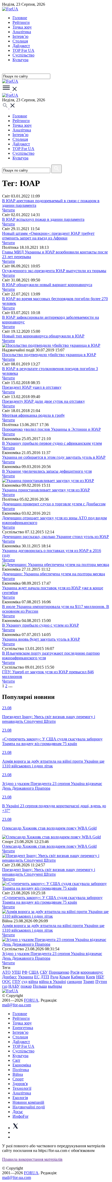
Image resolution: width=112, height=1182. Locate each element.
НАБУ (14, 986)
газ (4, 986)
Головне (20, 18)
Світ (16, 1060)
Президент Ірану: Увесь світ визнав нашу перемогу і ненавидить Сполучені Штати (48, 871)
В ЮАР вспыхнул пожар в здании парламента (43, 219)
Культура (20, 60)
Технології (22, 1088)
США (34, 972)
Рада (54, 977)
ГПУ (16, 981)
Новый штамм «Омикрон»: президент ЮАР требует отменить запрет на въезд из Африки (48, 235)
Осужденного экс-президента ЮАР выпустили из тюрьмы (54, 270)
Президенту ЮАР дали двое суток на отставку (43, 401)
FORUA (31, 1000)
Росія (74, 972)
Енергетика (23, 1027)
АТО (6, 972)
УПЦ (16, 972)
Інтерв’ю (20, 36)
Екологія (20, 1097)
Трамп (88, 981)
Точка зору (22, 27)
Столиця (20, 41)
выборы (55, 986)
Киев (90, 977)
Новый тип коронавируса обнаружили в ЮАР (43, 336)
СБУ (44, 972)
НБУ (100, 977)
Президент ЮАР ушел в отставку (31, 387)
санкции (74, 981)
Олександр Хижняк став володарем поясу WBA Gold (49, 846)
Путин (101, 981)
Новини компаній (28, 1102)
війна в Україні (52, 981)
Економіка (22, 1065)
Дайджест (21, 46)
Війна (18, 1074)
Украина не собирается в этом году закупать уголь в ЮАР (53, 457)
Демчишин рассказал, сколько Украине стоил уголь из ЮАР (55, 536)
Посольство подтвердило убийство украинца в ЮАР (49, 354)
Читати (8, 210)
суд (24, 981)
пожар (26, 986)
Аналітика (22, 32)
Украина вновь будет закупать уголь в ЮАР (41, 639)
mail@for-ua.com (16, 1005)
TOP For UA (23, 50)
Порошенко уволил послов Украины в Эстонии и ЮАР (51, 429)
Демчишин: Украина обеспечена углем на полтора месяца (53, 574)
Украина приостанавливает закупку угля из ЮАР (46, 490)
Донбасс (9, 977)
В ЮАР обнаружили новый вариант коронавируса (47, 284)
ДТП (45, 977)
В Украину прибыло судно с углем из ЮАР (40, 625)
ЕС (37, 977)
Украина (25, 977)
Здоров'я (20, 1083)
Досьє (18, 1111)
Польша (40, 986)
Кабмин (78, 977)
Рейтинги (21, 22)
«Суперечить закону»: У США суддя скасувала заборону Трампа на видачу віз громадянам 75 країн (52, 899)
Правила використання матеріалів (32, 1159)
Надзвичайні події (29, 1107)
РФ (25, 972)
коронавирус (91, 972)
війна (33, 981)
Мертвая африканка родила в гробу (33, 415)
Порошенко (59, 972)
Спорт (18, 1079)
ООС (6, 981)
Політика (21, 1069)
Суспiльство (23, 55)
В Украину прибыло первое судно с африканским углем (52, 443)
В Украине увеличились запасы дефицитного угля (47, 471)
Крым (64, 977)
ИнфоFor (20, 1116)
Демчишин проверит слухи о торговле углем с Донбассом (53, 504)
